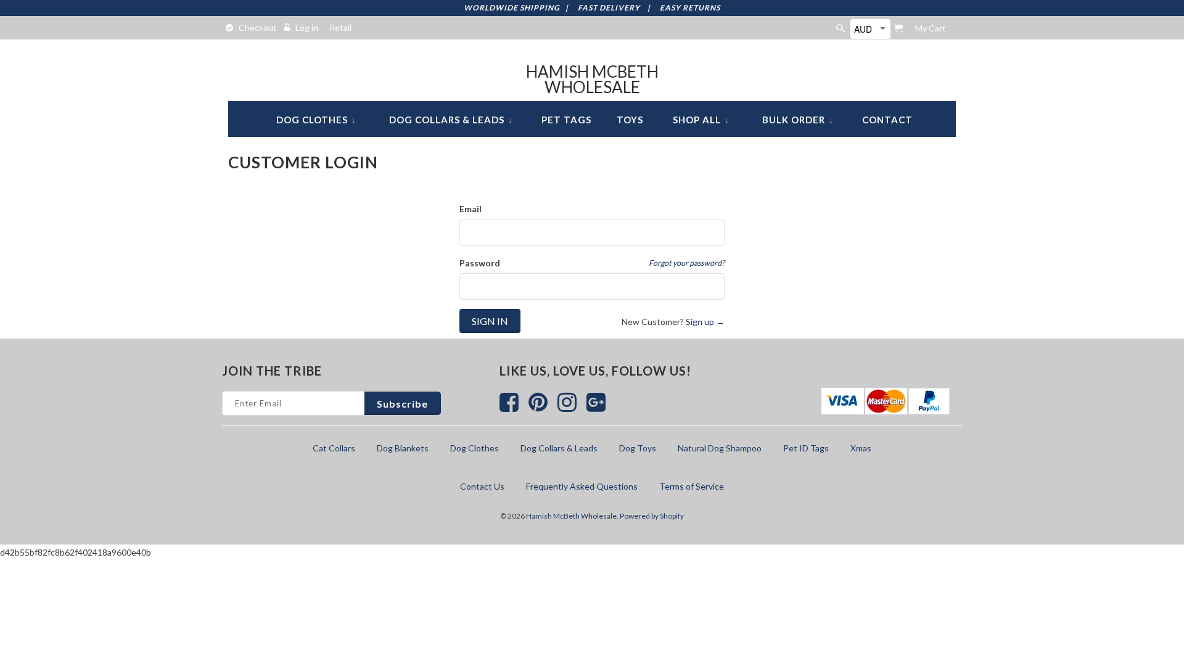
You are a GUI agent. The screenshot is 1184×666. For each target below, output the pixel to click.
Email (470, 209)
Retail (340, 27)
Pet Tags (566, 119)
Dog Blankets (403, 448)
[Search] (841, 28)
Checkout (258, 27)
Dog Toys (637, 448)
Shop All (701, 119)
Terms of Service (691, 486)
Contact (887, 119)
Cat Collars (334, 448)
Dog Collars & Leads (451, 119)
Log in (306, 27)
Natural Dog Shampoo (720, 448)
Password (479, 263)
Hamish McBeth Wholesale (592, 79)
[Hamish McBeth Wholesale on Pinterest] (538, 407)
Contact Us (482, 486)
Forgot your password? (687, 263)
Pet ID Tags (806, 448)
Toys (630, 119)
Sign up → (705, 321)
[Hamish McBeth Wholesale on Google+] (596, 407)
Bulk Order (798, 119)
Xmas (860, 448)
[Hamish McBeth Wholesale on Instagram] (567, 407)
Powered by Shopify (652, 515)
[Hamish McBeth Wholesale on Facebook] (510, 407)
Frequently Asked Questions (582, 486)
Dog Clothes (316, 119)
